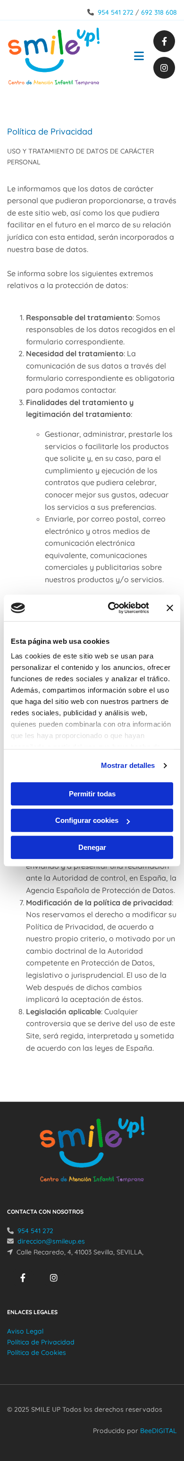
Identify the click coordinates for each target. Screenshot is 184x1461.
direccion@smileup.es (51, 1241)
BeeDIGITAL (158, 1430)
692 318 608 (159, 12)
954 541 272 (116, 12)
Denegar (92, 847)
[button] (134, 57)
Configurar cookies (86, 820)
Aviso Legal (25, 1331)
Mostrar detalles (128, 765)
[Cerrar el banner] (170, 607)
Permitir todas (92, 794)
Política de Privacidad (41, 1342)
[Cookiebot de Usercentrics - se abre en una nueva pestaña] (111, 608)
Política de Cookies (36, 1352)
